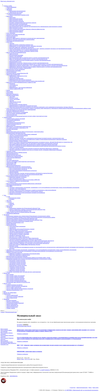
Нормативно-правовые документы (17, 177)
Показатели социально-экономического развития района (20, 39)
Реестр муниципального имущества (18, 169)
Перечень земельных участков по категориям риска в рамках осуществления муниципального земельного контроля (38, 139)
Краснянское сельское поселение (17, 264)
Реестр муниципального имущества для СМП (20, 168)
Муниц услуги (7, 283)
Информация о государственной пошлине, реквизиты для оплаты (25, 46)
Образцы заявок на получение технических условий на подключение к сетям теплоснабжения (32, 190)
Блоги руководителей (11, 297)
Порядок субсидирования (15, 56)
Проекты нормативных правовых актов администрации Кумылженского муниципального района (30, 217)
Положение (12, 83)
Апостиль (11, 43)
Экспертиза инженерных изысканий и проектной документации (25, 239)
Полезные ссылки (13, 98)
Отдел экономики (10, 33)
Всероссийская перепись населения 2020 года (17, 175)
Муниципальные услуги (15, 61)
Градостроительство (11, 225)
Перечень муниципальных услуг (14, 290)
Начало (19, 359)
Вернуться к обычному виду (8, 1)
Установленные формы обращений (15, 303)
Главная (2, 312)
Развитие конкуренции (12, 35)
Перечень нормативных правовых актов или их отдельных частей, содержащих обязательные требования (35, 149)
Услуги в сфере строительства (13, 287)
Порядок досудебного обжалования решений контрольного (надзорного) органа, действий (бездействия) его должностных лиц (40, 142)
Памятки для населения (15, 194)
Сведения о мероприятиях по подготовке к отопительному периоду (26, 191)
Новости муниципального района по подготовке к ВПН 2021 (24, 179)
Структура (9, 159)
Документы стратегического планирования (17, 112)
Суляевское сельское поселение (17, 269)
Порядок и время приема (12, 301)
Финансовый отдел (11, 164)
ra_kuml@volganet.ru (45, 370)
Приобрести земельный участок (17, 235)
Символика (9, 8)
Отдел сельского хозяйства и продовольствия (17, 181)
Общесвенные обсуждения (16, 12)
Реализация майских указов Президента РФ (17, 73)
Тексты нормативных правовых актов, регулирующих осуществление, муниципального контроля (33, 143)
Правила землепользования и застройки (19, 233)
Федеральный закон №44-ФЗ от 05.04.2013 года (18, 282)
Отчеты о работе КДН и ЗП (16, 88)
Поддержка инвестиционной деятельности (20, 25)
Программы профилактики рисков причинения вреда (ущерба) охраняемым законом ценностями (33, 144)
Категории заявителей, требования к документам (21, 47)
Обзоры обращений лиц (12, 305)
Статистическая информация (13, 157)
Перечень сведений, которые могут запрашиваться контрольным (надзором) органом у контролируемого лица (36, 138)
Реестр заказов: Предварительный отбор (16, 281)
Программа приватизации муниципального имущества (23, 170)
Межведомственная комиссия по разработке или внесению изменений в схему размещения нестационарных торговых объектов (41, 107)
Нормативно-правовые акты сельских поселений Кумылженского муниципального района (29, 258)
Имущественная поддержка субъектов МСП (20, 68)
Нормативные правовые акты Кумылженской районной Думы (24, 208)
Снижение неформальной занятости (15, 111)
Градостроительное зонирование (17, 226)
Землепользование (13, 172)
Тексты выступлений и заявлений (14, 296)
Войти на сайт (3, 2)
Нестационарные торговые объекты (18, 104)
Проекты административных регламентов (16, 286)
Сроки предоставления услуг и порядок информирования (23, 50)
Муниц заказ (6, 273)
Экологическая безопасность (13, 165)
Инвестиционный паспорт (15, 18)
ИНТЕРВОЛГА (14, 376)
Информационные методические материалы (20, 79)
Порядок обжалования (11, 304)
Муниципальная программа (16, 55)
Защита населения (10, 125)
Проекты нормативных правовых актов (19, 15)
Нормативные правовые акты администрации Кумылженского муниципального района (28, 216)
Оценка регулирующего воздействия (15, 34)
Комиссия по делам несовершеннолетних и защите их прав (21, 82)
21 (27, 359)
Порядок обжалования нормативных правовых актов (19, 221)
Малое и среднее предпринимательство (16, 52)
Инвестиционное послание (16, 27)
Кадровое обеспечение (12, 129)
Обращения (6, 299)
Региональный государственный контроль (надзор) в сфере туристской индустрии (26, 116)
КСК (4, 291)
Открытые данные (11, 151)
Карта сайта (95, 387)
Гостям (8, 90)
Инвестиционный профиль (16, 31)
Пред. (22, 359)
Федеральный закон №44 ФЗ (24, 326)
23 (29, 359)
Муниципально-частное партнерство (15, 69)
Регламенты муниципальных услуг (15, 222)
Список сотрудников (14, 99)
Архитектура (12, 227)
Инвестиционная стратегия (16, 20)
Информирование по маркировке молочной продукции (23, 105)
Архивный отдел (10, 121)
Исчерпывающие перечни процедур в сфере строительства (23, 238)
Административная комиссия (13, 124)
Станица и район (7, 5)
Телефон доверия (10, 308)
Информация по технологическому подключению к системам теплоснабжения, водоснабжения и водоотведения (34, 251)
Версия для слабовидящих (9, 292)
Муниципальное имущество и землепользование (18, 166)
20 (25, 359)
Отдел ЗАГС (9, 42)
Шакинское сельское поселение (17, 270)
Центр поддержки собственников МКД (16, 113)
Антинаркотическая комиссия (13, 185)
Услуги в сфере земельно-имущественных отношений (19, 288)
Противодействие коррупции (13, 155)
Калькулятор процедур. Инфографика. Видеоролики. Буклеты (24, 244)
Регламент (11, 199)
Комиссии (11, 204)
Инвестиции (9, 16)
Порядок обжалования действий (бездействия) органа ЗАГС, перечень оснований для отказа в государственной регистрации (40, 48)
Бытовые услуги (13, 103)
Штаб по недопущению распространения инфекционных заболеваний (23, 183)
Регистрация (9, 2)
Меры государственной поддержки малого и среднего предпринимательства (28, 59)
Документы (9, 207)
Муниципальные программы (13, 70)
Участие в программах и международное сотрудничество (20, 161)
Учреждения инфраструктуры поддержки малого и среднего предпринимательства (30, 60)
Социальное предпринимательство (15, 40)
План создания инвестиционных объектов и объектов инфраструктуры (27, 29)
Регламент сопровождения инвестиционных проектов (22, 22)
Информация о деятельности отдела (18, 75)
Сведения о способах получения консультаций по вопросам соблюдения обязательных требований (33, 148)
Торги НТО (12, 96)
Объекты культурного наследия (14, 252)
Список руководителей (12, 295)
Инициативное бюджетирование (17, 11)
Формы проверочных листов (16, 136)
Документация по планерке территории (19, 234)
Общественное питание (15, 101)
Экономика (9, 9)
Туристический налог (11, 114)
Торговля (11, 100)
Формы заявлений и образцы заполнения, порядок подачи (23, 51)
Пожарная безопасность (12, 153)
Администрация (7, 117)
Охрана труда (12, 182)
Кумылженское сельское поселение (18, 265)
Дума (4, 195)
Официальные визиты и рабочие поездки (16, 152)
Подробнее (19, 324)
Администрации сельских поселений (15, 118)
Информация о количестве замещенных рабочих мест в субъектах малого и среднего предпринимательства (36, 64)
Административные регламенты (14, 284)
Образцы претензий (14, 77)
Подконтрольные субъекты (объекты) (18, 140)
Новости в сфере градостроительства (18, 230)
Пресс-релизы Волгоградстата (16, 178)
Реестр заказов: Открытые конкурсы (15, 279)
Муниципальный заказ (11, 312)
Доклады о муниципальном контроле (18, 135)
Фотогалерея (9, 91)
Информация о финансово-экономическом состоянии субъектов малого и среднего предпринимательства (35, 66)
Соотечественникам (11, 72)
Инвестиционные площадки (16, 30)
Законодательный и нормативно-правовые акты (21, 44)
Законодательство (13, 53)
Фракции (11, 203)
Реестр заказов (10, 274)
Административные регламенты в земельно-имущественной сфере (25, 174)
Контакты (8, 130)
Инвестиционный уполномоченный (18, 24)
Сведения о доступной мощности (17, 188)
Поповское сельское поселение (17, 266)
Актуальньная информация (13, 120)
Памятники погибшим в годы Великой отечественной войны (24, 253)
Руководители (6, 294)
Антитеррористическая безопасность (15, 122)
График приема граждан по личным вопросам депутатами (20, 212)
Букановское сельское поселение (17, 261)
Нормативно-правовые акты (16, 78)
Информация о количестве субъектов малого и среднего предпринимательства (28, 63)
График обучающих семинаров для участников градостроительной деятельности (29, 243)
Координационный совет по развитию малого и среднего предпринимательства (29, 57)
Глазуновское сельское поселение (17, 262)
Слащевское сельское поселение (17, 268)
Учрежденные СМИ (11, 162)
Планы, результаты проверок (16, 147)
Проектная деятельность (12, 94)
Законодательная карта (12, 307)
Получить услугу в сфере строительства (19, 236)
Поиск (90, 387)
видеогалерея (9, 92)
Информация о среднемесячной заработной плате (18, 126)
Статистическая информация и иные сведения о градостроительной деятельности (29, 242)
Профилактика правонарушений (14, 156)
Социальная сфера (10, 37)
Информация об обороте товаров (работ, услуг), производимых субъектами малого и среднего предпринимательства (38, 65)
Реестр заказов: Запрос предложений (15, 275)
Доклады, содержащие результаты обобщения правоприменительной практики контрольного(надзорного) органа (37, 146)
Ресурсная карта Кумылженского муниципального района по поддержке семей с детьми (28, 257)
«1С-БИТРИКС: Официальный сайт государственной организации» (81, 390)
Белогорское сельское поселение (17, 260)
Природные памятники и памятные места (19, 255)
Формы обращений (11, 223)
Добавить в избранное (22, 333)
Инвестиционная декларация (16, 21)
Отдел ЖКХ (9, 186)
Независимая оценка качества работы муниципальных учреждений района (25, 131)
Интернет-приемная (11, 300)
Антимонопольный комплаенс (14, 13)
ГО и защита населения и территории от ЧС (17, 127)
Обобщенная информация (12, 213)
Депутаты (8, 200)
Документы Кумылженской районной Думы (20, 210)
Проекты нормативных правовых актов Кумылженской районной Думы (27, 209)
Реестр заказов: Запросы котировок (15, 277)
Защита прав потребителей (13, 74)
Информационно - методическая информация (20, 87)
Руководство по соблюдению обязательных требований (23, 134)
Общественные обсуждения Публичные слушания (21, 229)
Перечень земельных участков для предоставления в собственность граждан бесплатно (30, 173)
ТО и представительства (12, 160)
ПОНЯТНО (25, 324)
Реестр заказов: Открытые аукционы (15, 278)
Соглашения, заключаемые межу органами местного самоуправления (23, 271)
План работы (12, 86)
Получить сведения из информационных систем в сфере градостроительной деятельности (31, 240)
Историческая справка (14, 197)
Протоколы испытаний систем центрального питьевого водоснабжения (27, 192)
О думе (8, 196)
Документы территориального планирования (20, 231)
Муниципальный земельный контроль (15, 133)
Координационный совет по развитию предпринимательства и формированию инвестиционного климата (35, 26)
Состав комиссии (13, 85)
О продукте (73, 387)
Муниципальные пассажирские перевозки (16, 256)
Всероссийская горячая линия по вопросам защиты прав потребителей (26, 81)
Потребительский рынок (12, 95)
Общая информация (11, 7)
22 (28, 359)
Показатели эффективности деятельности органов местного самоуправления (25, 38)
